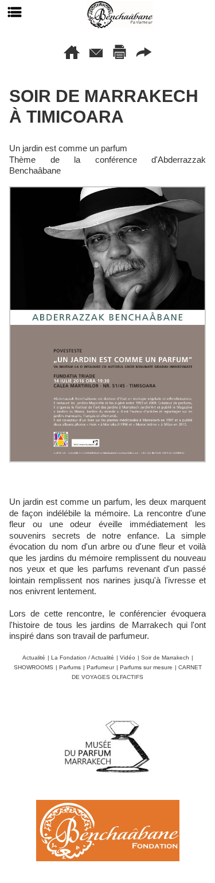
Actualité (33, 657)
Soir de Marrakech (165, 657)
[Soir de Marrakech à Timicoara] (107, 191)
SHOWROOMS (33, 667)
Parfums (70, 667)
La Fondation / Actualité (82, 657)
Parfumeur (100, 667)
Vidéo (127, 657)
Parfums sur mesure (146, 667)
